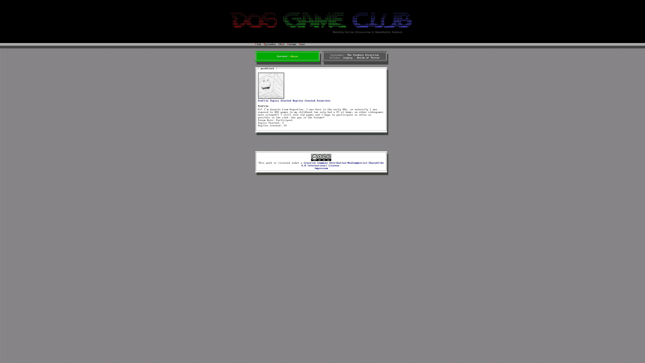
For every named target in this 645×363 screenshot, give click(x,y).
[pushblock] (271, 98)
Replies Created (304, 100)
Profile (263, 100)
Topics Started (280, 100)
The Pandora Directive (363, 55)
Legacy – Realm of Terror (361, 57)
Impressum (321, 168)
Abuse (294, 56)
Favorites (324, 100)
